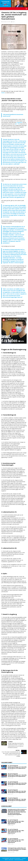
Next (26, 3)
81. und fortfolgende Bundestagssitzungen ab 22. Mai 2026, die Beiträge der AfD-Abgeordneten (17, 767)
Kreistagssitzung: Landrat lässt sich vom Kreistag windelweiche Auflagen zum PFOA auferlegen (17, 849)
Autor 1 (13, 21)
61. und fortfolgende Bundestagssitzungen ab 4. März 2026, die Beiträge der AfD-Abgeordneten (16, 840)
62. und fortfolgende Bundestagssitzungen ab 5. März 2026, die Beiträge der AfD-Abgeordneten (16, 831)
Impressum (11, 859)
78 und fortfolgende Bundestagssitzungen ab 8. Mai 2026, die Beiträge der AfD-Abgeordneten (17, 791)
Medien (3, 92)
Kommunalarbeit (6, 806)
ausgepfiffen (19, 122)
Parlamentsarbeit (6, 762)
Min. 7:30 (17, 124)
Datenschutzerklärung (19, 859)
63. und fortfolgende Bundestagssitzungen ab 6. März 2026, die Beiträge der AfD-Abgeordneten (16, 821)
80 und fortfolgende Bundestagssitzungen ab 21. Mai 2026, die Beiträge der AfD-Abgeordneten (17, 775)
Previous (2, 3)
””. (15, 190)
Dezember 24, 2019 (6, 21)
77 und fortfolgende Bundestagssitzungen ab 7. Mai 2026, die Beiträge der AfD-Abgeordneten (17, 799)
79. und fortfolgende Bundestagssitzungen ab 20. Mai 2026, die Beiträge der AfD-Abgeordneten (17, 783)
